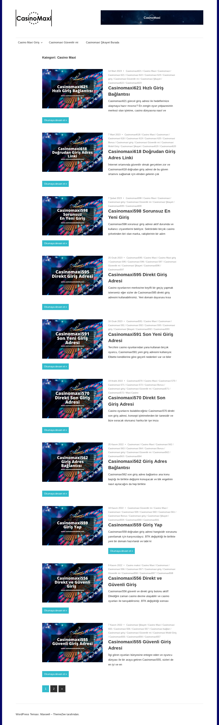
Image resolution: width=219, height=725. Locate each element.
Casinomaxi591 (134, 321)
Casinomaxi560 (134, 520)
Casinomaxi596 (152, 265)
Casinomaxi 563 (116, 448)
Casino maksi (133, 565)
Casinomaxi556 (130, 573)
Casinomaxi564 (134, 456)
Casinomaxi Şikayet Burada (102, 42)
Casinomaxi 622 (134, 75)
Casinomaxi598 (134, 198)
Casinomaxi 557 (134, 569)
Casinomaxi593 (161, 329)
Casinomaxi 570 (167, 381)
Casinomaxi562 (161, 452)
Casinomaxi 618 (116, 138)
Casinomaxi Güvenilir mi (63, 42)
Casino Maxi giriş (167, 257)
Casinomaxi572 (116, 392)
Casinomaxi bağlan (160, 629)
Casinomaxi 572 (134, 385)
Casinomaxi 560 (148, 512)
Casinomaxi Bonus (154, 385)
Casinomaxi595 (134, 257)
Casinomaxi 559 (130, 512)
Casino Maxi (149, 71)
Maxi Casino (132, 392)
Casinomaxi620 (168, 146)
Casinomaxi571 (161, 388)
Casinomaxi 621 (116, 75)
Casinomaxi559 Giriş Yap (135, 524)
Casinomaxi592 (144, 329)
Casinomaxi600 (134, 206)
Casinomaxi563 (116, 456)
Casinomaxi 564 (134, 448)
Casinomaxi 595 (118, 261)
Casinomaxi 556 (116, 569)
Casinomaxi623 (134, 83)
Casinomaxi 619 (134, 138)
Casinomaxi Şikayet (151, 79)
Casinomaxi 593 (153, 325)
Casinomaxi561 (151, 520)
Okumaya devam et (54, 120)
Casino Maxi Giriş (28, 42)
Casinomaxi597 (116, 269)
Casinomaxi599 (116, 206)
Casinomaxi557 (148, 573)
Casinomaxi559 (116, 520)
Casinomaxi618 (132, 134)
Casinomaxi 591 (116, 325)
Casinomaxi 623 (153, 75)
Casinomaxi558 (165, 573)
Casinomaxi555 (117, 636)
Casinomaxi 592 (134, 325)
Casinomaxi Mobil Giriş (165, 632)
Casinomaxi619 (150, 146)
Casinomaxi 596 (136, 261)
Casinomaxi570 (135, 381)
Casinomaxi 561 (167, 512)
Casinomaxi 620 (153, 138)
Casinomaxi (164, 71)
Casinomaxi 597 (154, 261)
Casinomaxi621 (134, 71)
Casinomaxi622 (116, 83)
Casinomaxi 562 (164, 444)
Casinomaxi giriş (125, 142)
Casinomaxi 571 (116, 385)
